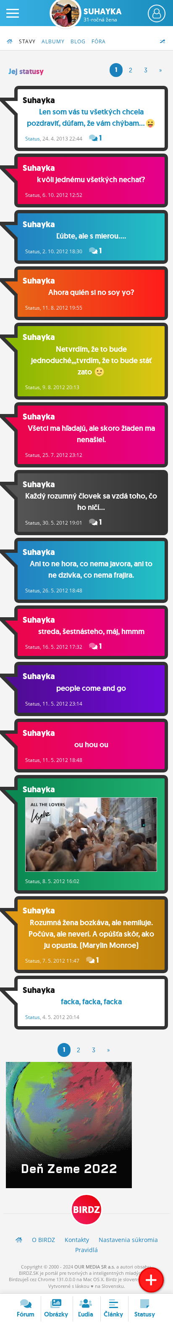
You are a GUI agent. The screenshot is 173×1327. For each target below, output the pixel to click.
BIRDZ (86, 1209)
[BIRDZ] (19, 1240)
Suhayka (103, 14)
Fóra (99, 41)
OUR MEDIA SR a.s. (94, 1266)
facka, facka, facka (91, 1002)
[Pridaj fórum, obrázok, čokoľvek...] (151, 1279)
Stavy (27, 41)
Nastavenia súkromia (128, 1240)
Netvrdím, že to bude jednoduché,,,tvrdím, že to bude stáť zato (91, 360)
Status (32, 138)
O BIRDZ (43, 1240)
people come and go (91, 688)
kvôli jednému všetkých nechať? (91, 180)
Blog (78, 41)
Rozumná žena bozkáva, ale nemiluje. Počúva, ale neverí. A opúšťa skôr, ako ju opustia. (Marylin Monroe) (91, 934)
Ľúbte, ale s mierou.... (91, 236)
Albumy (53, 41)
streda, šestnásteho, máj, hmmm (91, 631)
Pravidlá (86, 1250)
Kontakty (77, 1240)
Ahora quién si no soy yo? (91, 292)
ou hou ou (91, 745)
